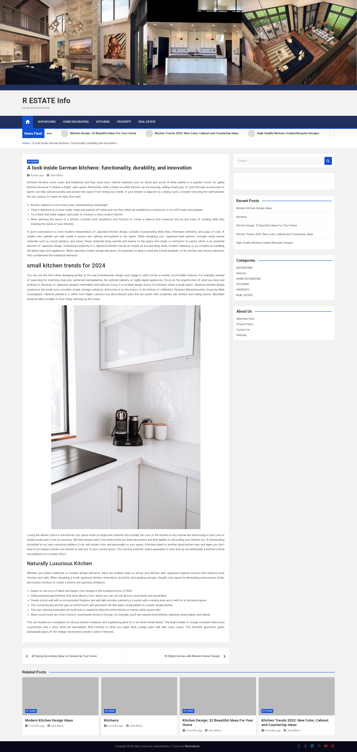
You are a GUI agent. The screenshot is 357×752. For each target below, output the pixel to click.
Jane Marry (56, 175)
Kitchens (241, 217)
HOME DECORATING (76, 121)
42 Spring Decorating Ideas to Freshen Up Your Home (64, 656)
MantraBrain (192, 746)
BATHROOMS (46, 121)
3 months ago (36, 725)
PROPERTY (124, 121)
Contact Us (243, 329)
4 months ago (115, 725)
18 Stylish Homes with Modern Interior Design (192, 656)
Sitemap (241, 335)
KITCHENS (103, 121)
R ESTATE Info (46, 100)
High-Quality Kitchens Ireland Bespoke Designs (264, 242)
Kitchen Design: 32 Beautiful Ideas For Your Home (266, 225)
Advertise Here (245, 318)
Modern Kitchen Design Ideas (254, 208)
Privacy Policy (244, 324)
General (241, 273)
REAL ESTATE (147, 121)
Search (328, 161)
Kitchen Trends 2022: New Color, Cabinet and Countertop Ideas (274, 234)
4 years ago (37, 175)
